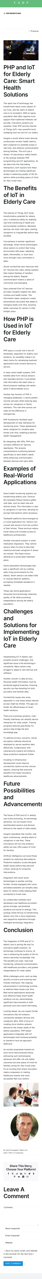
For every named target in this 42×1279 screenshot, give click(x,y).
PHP (10, 1153)
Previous (34, 31)
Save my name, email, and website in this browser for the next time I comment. (20, 1254)
